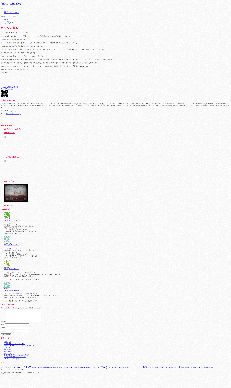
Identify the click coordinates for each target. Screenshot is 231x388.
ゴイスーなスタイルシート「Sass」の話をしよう (20, 346)
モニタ (156, 367)
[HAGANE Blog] (11, 3)
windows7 (81, 367)
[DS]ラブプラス (9, 181)
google (34, 367)
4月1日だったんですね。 (12, 359)
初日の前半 (8, 351)
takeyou (3, 33)
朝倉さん (183, 367)
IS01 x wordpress (9, 353)
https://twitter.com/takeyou (13, 114)
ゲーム (15, 33)
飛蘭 (212, 367)
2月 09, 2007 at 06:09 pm (11, 290)
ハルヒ (148, 367)
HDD (42, 367)
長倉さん (208, 367)
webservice (67, 367)
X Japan (86, 367)
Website (3, 331)
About (6, 11)
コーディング (126, 367)
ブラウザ (152, 367)
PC (49, 367)
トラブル (132, 367)
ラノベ (159, 367)
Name (3, 324)
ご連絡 (98, 367)
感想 (172, 367)
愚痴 (170, 367)
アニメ (110, 367)
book (2, 367)
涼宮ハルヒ (188, 367)
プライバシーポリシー (11, 13)
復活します (8, 349)
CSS (10, 367)
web (63, 367)
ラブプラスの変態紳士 (11, 157)
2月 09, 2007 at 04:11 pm (11, 245)
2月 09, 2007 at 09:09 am (11, 269)
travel (60, 367)
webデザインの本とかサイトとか (15, 357)
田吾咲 (195, 367)
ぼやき (104, 367)
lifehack (46, 367)
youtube (92, 367)
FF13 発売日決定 (9, 133)
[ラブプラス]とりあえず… (12, 129)
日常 (179, 367)
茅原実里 (202, 367)
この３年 (7, 347)
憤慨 (175, 367)
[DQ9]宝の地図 (9, 205)
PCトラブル (52, 367)
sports (56, 367)
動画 (2, 39)
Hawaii (38, 367)
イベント (116, 367)
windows (74, 367)
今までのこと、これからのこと (14, 344)
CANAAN (6, 367)
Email (3, 327)
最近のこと (8, 342)
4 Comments (21, 33)
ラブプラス (165, 367)
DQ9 (13, 367)
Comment (3, 321)
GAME (27, 367)
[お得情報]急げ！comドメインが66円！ (16, 355)
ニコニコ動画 (140, 367)
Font (23, 367)
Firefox (18, 367)
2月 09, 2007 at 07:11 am (11, 221)
